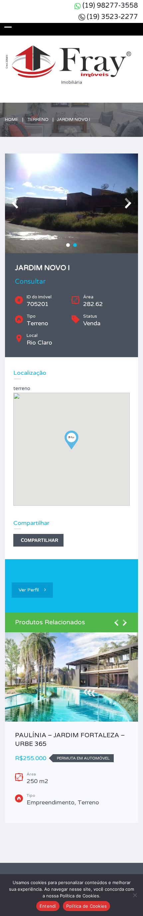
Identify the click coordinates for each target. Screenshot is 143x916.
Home (11, 119)
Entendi (48, 906)
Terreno (38, 119)
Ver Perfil (29, 590)
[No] (134, 895)
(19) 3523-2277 (112, 17)
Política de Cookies (86, 906)
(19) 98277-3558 (110, 6)
